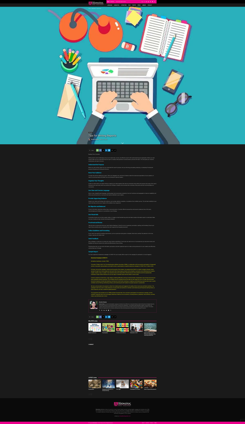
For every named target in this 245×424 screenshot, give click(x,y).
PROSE (139, 5)
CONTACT (147, 422)
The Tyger (118, 389)
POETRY (134, 5)
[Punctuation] (108, 327)
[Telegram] (153, 2)
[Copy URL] (115, 150)
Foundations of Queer (135, 389)
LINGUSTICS (116, 5)
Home (89, 8)
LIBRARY (144, 5)
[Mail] (150, 2)
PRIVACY (151, 422)
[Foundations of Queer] (136, 384)
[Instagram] (146, 2)
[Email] (112, 150)
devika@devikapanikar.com (124, 416)
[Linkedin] (148, 2)
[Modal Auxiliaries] (94, 327)
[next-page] (91, 339)
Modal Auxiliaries (92, 332)
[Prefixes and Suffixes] (122, 327)
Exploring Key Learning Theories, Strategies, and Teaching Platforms (149, 334)
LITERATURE (124, 5)
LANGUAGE (109, 5)
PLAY (129, 5)
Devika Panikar (95, 139)
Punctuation (105, 332)
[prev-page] (89, 339)
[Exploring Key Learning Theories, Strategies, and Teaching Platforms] (150, 327)
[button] (142, 1)
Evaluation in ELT (134, 332)
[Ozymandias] (94, 384)
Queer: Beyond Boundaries (150, 389)
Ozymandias (91, 389)
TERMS (155, 422)
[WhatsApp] (97, 150)
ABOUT (143, 422)
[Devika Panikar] (89, 139)
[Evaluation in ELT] (136, 327)
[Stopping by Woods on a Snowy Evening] (108, 384)
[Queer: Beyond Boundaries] (150, 384)
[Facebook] (144, 2)
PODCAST (150, 5)
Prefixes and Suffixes (121, 332)
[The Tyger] (122, 384)
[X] (155, 2)
